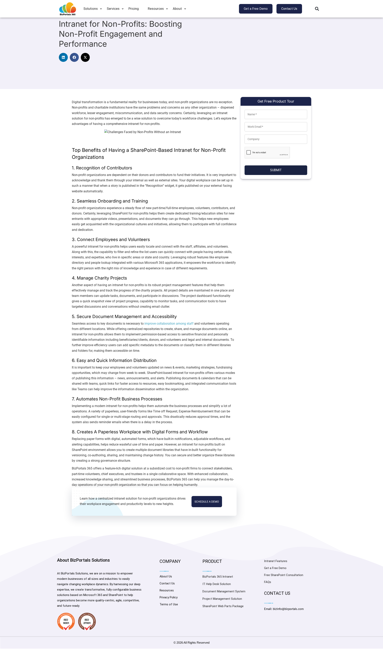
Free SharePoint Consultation (283, 575)
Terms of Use (169, 604)
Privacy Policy (169, 597)
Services (113, 9)
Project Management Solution (222, 599)
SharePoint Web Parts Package (223, 606)
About (177, 9)
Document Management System (223, 591)
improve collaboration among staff (168, 323)
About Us (166, 576)
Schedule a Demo (206, 501)
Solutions (90, 9)
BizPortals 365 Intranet (217, 576)
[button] (317, 9)
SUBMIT (276, 170)
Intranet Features (275, 561)
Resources (156, 9)
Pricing (133, 9)
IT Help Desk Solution (216, 584)
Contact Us (167, 583)
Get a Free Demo (275, 568)
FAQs (267, 582)
